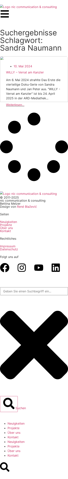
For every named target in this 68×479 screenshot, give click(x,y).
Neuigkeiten (8, 222)
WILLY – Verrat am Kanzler (25, 72)
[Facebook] (4, 267)
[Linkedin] (55, 267)
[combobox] (34, 291)
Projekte (6, 225)
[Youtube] (38, 267)
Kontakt (13, 437)
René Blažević (27, 206)
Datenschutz (9, 249)
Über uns (6, 228)
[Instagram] (21, 267)
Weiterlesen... (15, 105)
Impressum (7, 246)
